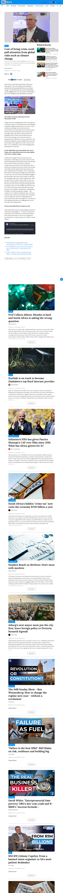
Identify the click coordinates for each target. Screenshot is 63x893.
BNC (8, 5)
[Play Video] (20, 105)
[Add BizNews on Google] (19, 79)
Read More (31, 342)
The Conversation (15, 449)
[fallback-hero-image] (41, 50)
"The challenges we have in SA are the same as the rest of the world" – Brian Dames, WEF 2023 (19, 248)
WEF (29, 258)
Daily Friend (14, 510)
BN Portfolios (21, 5)
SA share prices (39, 5)
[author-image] (9, 385)
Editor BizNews (8, 68)
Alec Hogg (11, 754)
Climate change (9, 258)
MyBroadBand (14, 384)
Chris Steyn (11, 702)
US (15, 258)
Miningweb (30, 5)
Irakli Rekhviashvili (13, 809)
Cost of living (22, 258)
